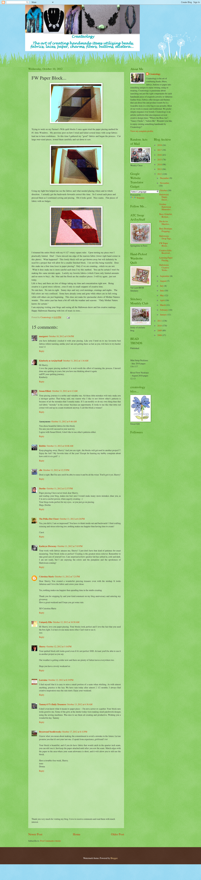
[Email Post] (68, 317)
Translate (140, 197)
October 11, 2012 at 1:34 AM (75, 360)
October (164, 190)
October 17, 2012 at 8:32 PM (74, 731)
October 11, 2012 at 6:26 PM (72, 518)
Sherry (42, 646)
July (162, 285)
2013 (159, 169)
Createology (154, 74)
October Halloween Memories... (165, 207)
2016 (159, 154)
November (164, 182)
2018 (159, 145)
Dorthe (42, 488)
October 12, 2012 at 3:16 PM (58, 646)
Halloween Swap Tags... (165, 237)
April (162, 300)
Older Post (117, 834)
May (162, 295)
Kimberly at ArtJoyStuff (50, 360)
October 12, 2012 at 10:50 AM (66, 622)
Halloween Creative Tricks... (164, 267)
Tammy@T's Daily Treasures (52, 704)
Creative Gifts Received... (165, 252)
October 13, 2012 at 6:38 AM (79, 704)
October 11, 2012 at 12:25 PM (56, 470)
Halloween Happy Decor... (164, 197)
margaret (43, 336)
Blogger (114, 858)
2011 (159, 320)
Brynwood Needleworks (50, 731)
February (164, 309)
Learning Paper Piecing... (166, 259)
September (165, 276)
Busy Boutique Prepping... (165, 230)
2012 (159, 173)
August (163, 280)
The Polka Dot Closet (49, 518)
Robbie (42, 445)
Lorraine (43, 680)
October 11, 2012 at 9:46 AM (64, 421)
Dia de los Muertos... (164, 222)
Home (76, 834)
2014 (159, 164)
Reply (41, 351)
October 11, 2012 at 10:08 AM (60, 445)
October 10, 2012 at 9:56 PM (61, 336)
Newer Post (35, 834)
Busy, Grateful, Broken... (165, 215)
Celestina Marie (46, 576)
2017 (159, 149)
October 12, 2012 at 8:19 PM (60, 679)
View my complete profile (141, 131)
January (163, 314)
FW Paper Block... (163, 244)
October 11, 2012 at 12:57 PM (60, 488)
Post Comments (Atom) (50, 840)
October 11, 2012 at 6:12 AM (64, 390)
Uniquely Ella (45, 622)
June (162, 290)
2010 (159, 325)
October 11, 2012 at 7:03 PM (69, 546)
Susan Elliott (45, 391)
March (163, 304)
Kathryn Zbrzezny (48, 546)
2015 (159, 159)
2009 (159, 330)
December (164, 178)
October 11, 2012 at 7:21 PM (67, 576)
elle (40, 470)
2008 (159, 335)
